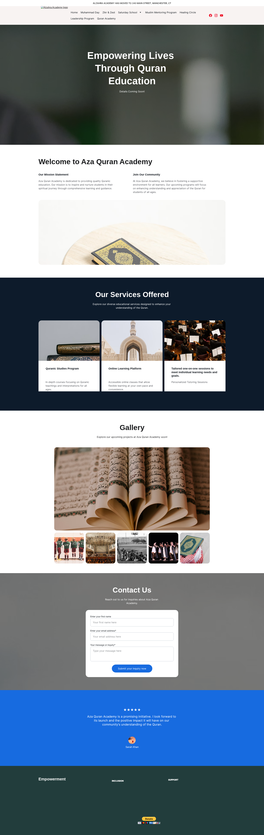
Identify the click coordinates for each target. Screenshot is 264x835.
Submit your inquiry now (132, 668)
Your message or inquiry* (102, 645)
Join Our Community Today (188, 801)
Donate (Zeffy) (116, 820)
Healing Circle (188, 12)
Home (74, 12)
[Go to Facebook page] (212, 15)
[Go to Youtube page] (221, 15)
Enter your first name (100, 616)
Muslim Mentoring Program (161, 12)
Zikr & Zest (109, 12)
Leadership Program (82, 18)
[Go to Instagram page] (217, 15)
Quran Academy (106, 18)
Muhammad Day (90, 12)
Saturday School (127, 12)
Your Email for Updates (181, 785)
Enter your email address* (103, 630)
